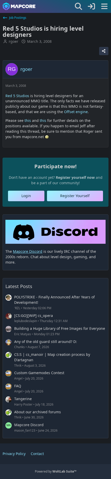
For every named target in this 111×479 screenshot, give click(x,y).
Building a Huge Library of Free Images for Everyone (59, 328)
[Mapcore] (19, 6)
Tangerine (23, 398)
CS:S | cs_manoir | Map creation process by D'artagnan (52, 357)
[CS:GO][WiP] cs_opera (33, 315)
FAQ (17, 385)
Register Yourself (75, 195)
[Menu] (104, 6)
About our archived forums (37, 411)
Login (26, 195)
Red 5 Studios (17, 95)
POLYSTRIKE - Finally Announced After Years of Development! (54, 300)
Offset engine (76, 111)
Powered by (55, 471)
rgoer (13, 41)
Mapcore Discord (29, 424)
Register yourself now (75, 177)
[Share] (103, 51)
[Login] (91, 6)
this (28, 120)
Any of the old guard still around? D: (45, 341)
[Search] (78, 6)
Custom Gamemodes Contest (39, 372)
